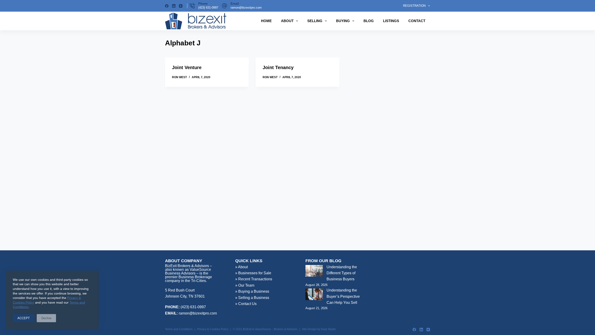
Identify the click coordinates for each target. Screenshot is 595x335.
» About (241, 267)
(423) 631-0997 (208, 7)
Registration (414, 5)
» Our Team (244, 285)
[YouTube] (180, 6)
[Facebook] (167, 6)
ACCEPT (23, 318)
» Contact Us (246, 304)
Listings (391, 21)
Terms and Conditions (179, 329)
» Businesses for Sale (253, 273)
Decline (46, 318)
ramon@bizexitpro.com (246, 7)
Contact (416, 21)
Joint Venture (187, 67)
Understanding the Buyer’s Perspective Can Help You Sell (343, 296)
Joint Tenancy (278, 67)
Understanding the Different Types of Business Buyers (342, 273)
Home (266, 21)
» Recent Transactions (253, 279)
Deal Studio (328, 329)
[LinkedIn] (173, 6)
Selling (314, 21)
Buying (343, 21)
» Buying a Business (252, 291)
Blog (369, 21)
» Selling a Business (252, 298)
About (287, 21)
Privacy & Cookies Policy (212, 329)
